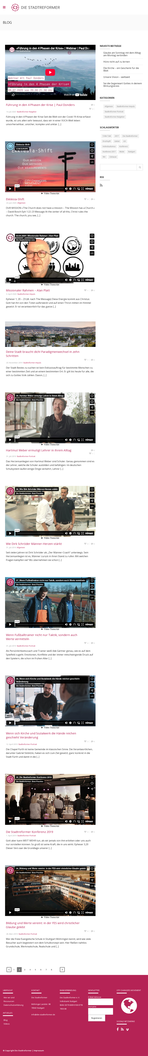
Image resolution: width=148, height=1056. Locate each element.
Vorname (92, 1006)
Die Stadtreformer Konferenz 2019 (29, 832)
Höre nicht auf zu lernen (116, 61)
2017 (117, 136)
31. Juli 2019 (11, 456)
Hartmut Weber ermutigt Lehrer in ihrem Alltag (38, 450)
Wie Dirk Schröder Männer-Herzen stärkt (34, 544)
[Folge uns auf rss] (122, 1029)
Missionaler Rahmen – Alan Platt (28, 290)
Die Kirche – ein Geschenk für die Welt (121, 69)
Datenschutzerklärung (13, 1005)
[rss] (101, 185)
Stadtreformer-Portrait (26, 456)
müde (122, 151)
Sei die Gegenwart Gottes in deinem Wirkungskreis (122, 85)
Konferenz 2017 (109, 151)
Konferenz (123, 146)
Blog (5, 1020)
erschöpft (107, 141)
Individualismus (109, 146)
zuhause (112, 157)
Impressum (39, 1050)
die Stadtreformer (130, 136)
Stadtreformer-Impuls (26, 294)
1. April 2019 (11, 835)
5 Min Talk (107, 136)
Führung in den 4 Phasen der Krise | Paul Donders (40, 105)
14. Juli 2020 (11, 112)
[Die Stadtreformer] (36, 7)
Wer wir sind (9, 997)
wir (104, 157)
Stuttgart (131, 151)
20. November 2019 (14, 362)
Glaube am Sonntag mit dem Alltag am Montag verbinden (122, 54)
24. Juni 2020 (11, 203)
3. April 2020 (11, 294)
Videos (7, 1023)
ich (124, 141)
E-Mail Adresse (94, 997)
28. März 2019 (12, 934)
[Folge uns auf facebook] (118, 1029)
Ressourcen (9, 1001)
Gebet (117, 141)
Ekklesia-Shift (15, 199)
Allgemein (21, 203)
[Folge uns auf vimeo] (127, 1029)
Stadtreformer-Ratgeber (27, 112)
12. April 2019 (11, 744)
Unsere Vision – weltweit (116, 77)
